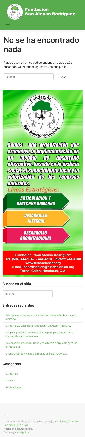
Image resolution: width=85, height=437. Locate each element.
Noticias (10, 380)
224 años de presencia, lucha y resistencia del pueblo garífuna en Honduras (41, 345)
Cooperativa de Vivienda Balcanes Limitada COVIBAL (36, 353)
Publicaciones (13, 387)
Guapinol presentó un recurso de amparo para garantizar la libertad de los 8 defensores (39, 334)
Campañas (11, 373)
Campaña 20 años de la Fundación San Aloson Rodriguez (38, 325)
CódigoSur (23, 432)
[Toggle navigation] (8, 24)
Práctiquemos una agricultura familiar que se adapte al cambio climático (41, 317)
